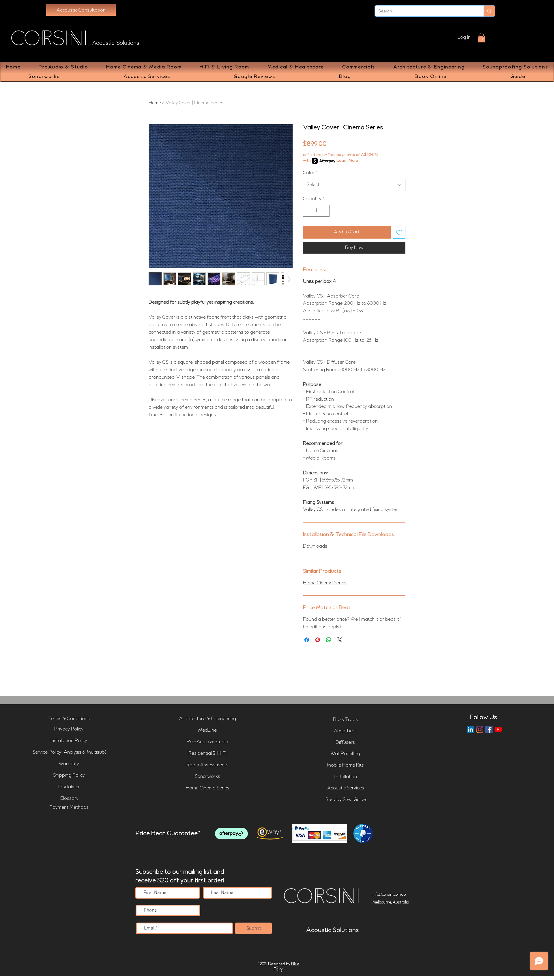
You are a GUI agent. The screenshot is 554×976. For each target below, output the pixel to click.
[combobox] (354, 185)
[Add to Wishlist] (399, 232)
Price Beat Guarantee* (168, 833)
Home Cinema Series (325, 583)
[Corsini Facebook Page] (489, 729)
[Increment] (324, 211)
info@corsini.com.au (389, 894)
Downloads (315, 546)
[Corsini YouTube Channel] (498, 729)
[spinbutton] (316, 211)
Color (310, 173)
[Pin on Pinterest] (317, 639)
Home (155, 103)
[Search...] (489, 10)
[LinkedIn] (470, 729)
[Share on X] (339, 639)
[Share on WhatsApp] (328, 639)
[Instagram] (479, 729)
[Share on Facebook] (306, 639)
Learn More (347, 160)
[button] (482, 37)
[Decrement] (308, 211)
